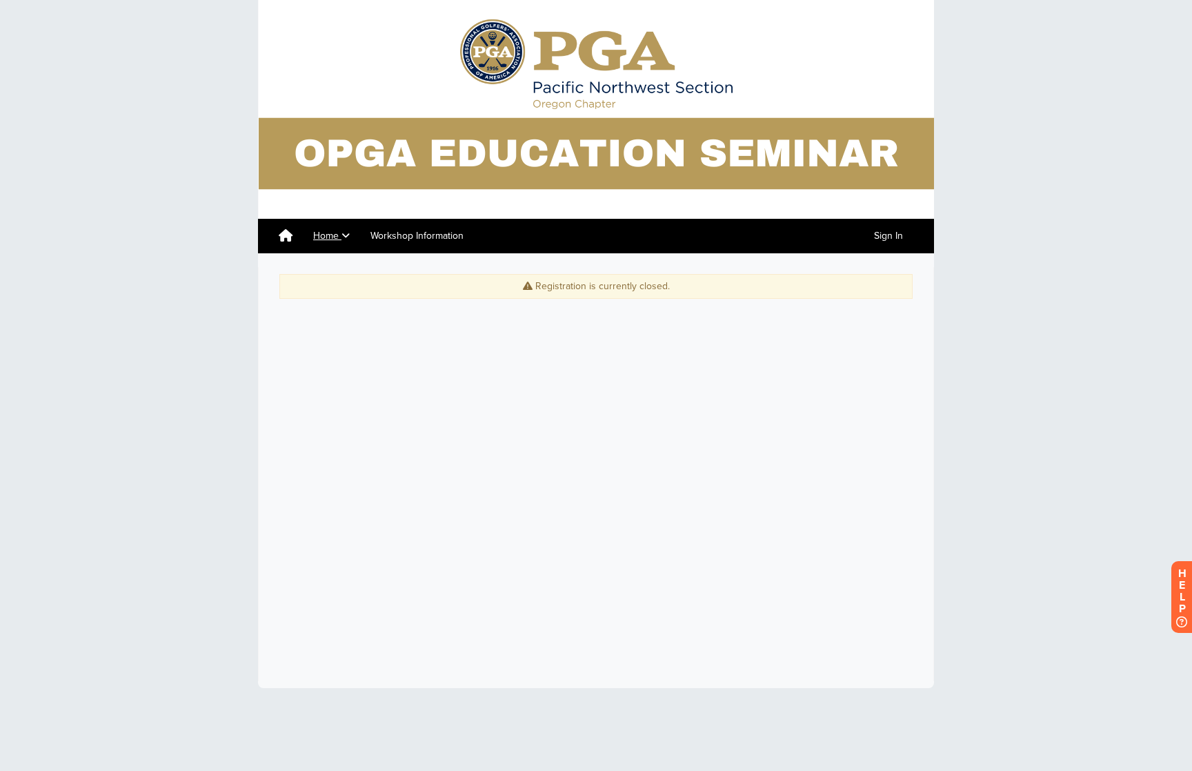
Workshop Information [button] (417, 236)
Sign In (888, 236)
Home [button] (327, 236)
